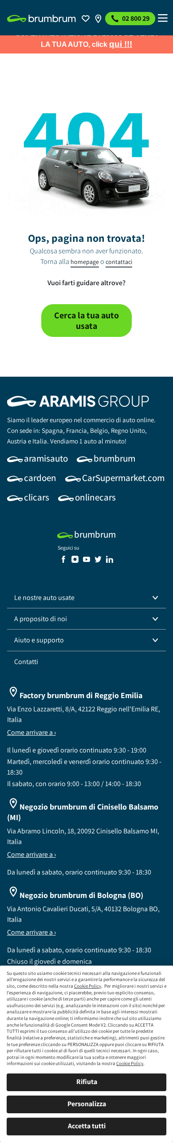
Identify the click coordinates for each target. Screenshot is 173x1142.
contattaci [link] (119, 262)
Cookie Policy (87, 986)
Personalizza (86, 1103)
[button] (86, 597)
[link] (41, 18)
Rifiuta (86, 1081)
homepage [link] (85, 262)
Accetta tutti (87, 1126)
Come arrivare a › (31, 732)
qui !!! (120, 44)
